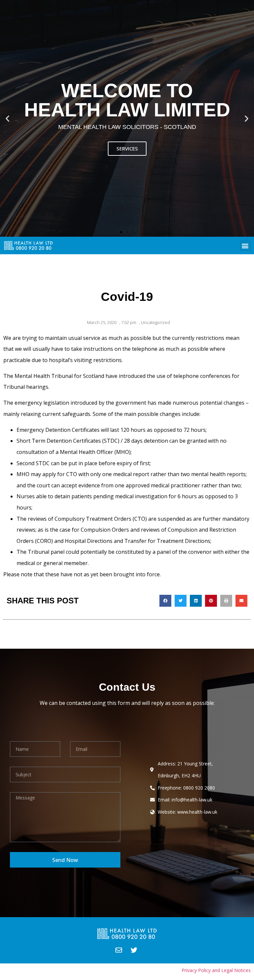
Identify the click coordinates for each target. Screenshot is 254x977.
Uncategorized (155, 322)
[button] (121, 232)
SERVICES (127, 148)
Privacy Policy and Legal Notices (216, 970)
